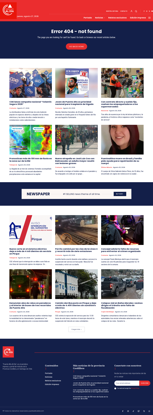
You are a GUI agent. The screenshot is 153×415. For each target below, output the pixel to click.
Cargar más (75, 329)
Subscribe (145, 383)
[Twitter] (149, 11)
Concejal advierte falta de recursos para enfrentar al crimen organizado (121, 250)
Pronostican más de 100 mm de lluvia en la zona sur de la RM (30, 159)
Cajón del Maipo (107, 312)
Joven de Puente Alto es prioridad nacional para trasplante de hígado (74, 103)
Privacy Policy (135, 388)
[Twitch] (139, 411)
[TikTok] (133, 411)
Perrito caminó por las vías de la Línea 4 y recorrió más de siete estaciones (76, 250)
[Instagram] (146, 11)
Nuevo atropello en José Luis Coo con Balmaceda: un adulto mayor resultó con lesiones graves (74, 161)
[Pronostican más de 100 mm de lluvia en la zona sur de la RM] (30, 140)
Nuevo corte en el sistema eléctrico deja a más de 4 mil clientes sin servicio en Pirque (30, 251)
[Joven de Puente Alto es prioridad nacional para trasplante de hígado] (76, 83)
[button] (136, 11)
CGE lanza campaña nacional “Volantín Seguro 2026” (30, 103)
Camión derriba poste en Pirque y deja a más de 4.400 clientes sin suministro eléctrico (75, 305)
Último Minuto (106, 167)
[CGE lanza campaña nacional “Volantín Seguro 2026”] (30, 83)
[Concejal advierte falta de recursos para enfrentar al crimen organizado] (122, 230)
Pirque (57, 312)
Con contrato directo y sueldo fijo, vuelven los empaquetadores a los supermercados (119, 104)
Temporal (13, 165)
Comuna (12, 108)
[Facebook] (144, 11)
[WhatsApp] (149, 411)
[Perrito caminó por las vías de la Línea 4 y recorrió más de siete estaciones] (76, 230)
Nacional (104, 111)
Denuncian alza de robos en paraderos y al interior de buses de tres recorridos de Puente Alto (30, 305)
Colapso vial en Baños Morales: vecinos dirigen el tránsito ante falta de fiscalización (122, 305)
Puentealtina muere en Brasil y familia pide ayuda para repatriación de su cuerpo (121, 161)
